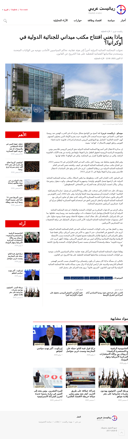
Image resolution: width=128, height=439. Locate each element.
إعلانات (56, 422)
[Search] (5, 20)
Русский (24, 10)
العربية (6, 10)
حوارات (78, 20)
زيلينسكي (67, 278)
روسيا (101, 278)
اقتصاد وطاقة (95, 20)
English (14, 10)
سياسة (111, 20)
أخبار (123, 20)
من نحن (78, 422)
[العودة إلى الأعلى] (121, 433)
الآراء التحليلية (60, 20)
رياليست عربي (118, 31)
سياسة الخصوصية (45, 422)
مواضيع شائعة (108, 278)
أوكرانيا (87, 278)
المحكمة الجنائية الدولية (77, 278)
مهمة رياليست (67, 422)
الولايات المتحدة (94, 278)
